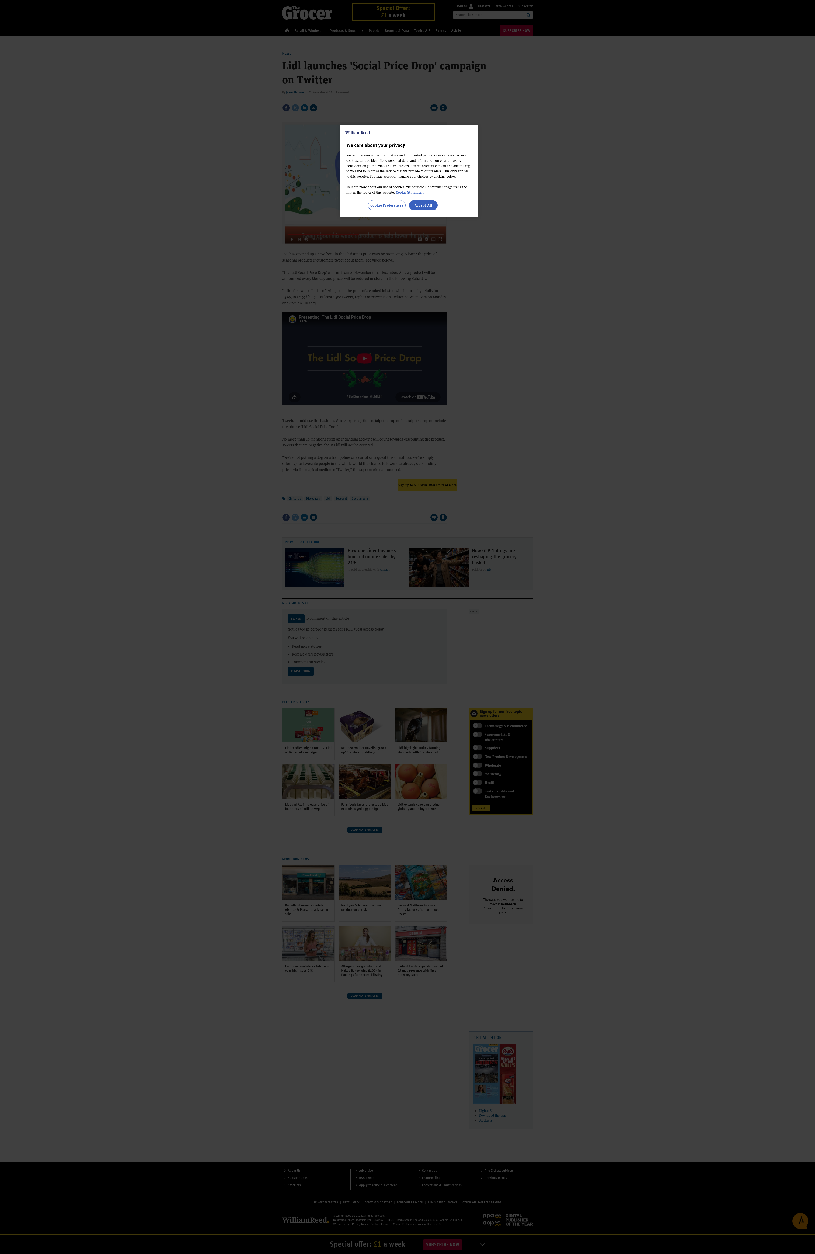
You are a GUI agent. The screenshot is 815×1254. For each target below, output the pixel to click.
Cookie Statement (410, 192)
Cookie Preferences (386, 205)
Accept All (423, 205)
